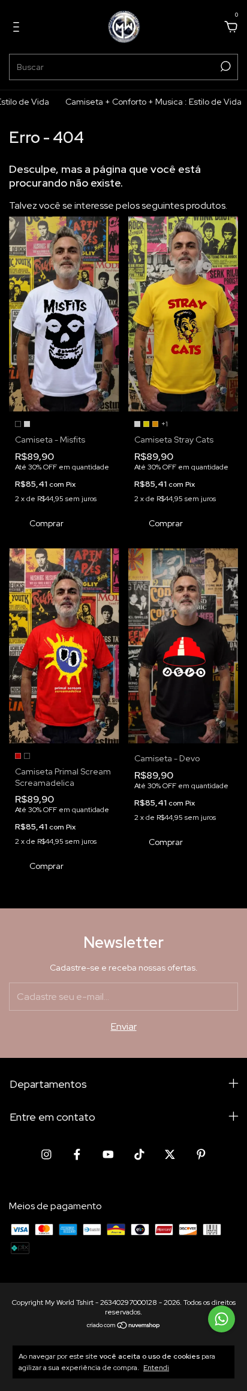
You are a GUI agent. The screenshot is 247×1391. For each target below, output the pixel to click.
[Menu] (18, 27)
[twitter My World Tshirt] (170, 1154)
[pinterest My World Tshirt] (201, 1154)
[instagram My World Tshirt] (46, 1154)
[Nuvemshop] (123, 1326)
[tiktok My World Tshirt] (139, 1154)
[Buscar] (224, 66)
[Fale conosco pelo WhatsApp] (221, 1318)
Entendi (156, 1367)
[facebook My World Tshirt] (77, 1154)
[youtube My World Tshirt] (108, 1154)
